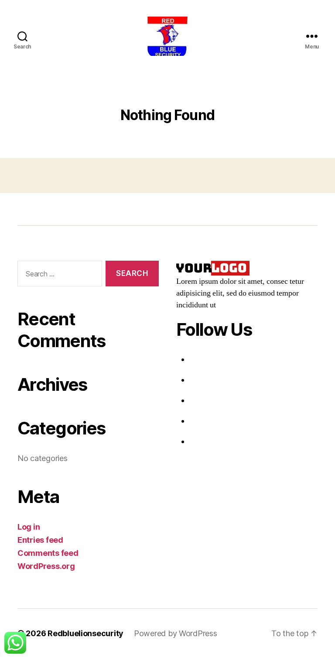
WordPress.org (46, 566)
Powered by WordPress (175, 633)
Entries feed (40, 539)
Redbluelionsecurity (85, 633)
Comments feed (48, 553)
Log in (28, 526)
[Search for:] (58, 275)
